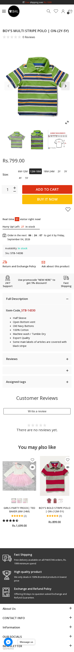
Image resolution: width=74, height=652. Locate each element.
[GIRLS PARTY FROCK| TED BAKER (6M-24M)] (19, 476)
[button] (11, 520)
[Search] (48, 11)
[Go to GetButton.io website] (8, 648)
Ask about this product (56, 266)
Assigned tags (16, 382)
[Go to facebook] (8, 642)
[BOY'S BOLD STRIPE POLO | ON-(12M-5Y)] (54, 476)
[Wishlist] (56, 11)
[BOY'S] (16, 139)
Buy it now (47, 199)
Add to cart (47, 189)
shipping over (38, 2)
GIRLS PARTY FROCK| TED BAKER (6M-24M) (19, 509)
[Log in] (63, 11)
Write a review (37, 411)
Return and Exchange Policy (19, 266)
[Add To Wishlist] (68, 209)
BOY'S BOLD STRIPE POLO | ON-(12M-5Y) (54, 509)
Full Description (17, 299)
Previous (8, 86)
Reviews (12, 359)
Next (65, 86)
